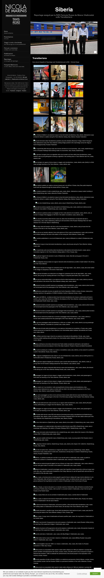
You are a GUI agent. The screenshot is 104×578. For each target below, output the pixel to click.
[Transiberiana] (64, 38)
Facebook (12, 90)
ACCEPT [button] (95, 574)
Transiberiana (39, 58)
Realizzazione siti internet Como (20, 79)
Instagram (18, 90)
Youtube (24, 90)
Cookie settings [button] (82, 573)
